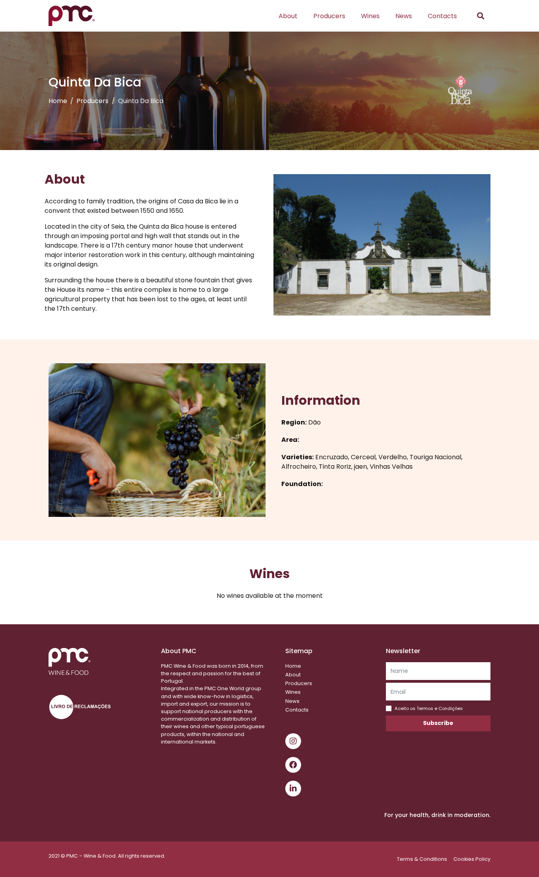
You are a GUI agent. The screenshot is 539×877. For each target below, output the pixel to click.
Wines (370, 16)
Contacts (442, 16)
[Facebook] (293, 765)
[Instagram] (293, 741)
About (288, 16)
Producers (329, 16)
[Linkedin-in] (293, 788)
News (403, 16)
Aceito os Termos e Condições (429, 708)
